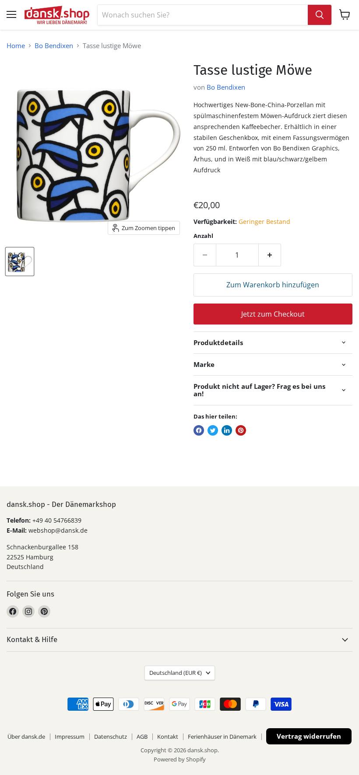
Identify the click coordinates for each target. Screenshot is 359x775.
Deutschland (175, 673)
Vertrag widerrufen (309, 736)
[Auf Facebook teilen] (199, 430)
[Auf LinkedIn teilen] (227, 430)
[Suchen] (319, 15)
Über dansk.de (26, 736)
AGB (142, 736)
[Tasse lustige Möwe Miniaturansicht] (20, 262)
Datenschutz (110, 736)
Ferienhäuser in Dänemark (222, 736)
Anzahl (203, 236)
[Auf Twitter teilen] (213, 430)
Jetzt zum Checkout (273, 314)
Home (16, 45)
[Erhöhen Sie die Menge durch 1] (270, 255)
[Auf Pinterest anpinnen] (241, 430)
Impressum (69, 736)
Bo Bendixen (54, 45)
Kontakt (167, 736)
